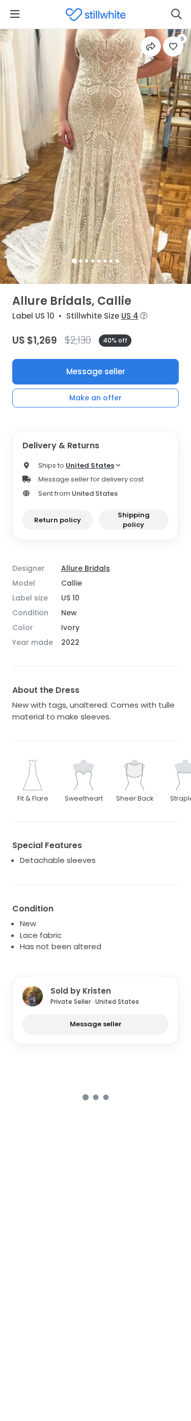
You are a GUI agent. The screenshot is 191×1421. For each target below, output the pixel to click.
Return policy (57, 520)
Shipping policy (134, 520)
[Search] (176, 14)
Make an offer (95, 398)
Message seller (95, 371)
